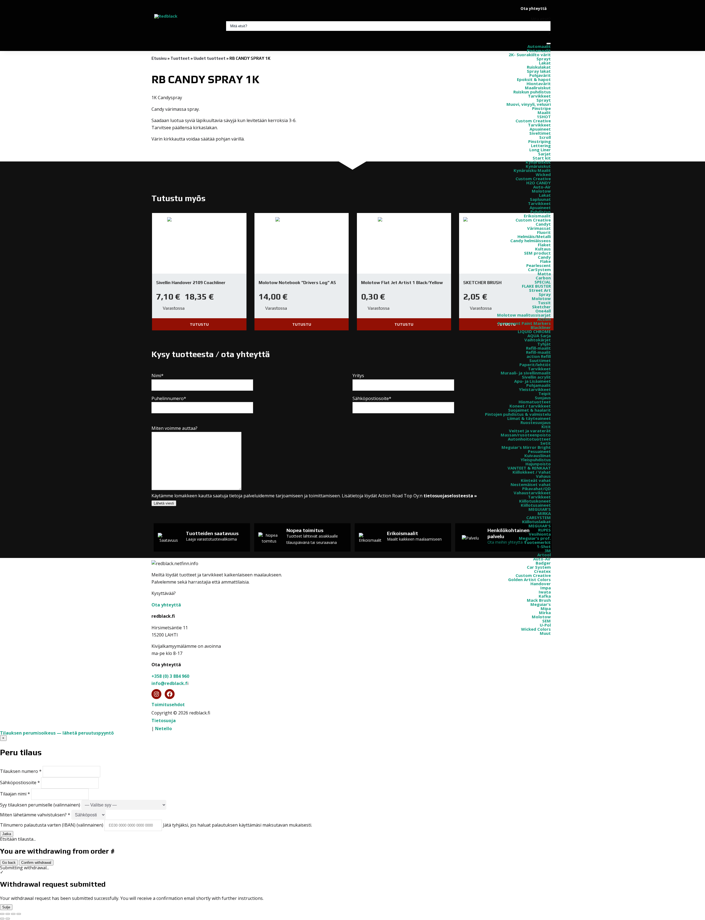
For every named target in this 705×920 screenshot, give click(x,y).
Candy (544, 257)
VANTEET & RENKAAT (529, 468)
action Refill (539, 356)
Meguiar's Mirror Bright (526, 447)
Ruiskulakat (539, 67)
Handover (540, 583)
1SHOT (544, 116)
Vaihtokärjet (537, 339)
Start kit (542, 158)
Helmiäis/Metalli (534, 236)
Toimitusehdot (168, 705)
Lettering (541, 145)
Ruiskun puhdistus (532, 92)
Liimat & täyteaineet (529, 418)
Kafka (545, 596)
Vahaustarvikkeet (532, 492)
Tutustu (199, 324)
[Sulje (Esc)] (19, 914)
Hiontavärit (539, 83)
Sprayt (543, 58)
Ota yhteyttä (533, 8)
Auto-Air (542, 187)
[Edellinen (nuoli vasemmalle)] (2, 918)
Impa (545, 587)
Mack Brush (539, 600)
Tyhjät (544, 344)
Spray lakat (539, 71)
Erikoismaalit (537, 215)
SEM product (537, 253)
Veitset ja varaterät (530, 430)
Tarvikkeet (539, 96)
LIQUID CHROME (534, 331)
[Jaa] (13, 914)
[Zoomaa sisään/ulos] (2, 914)
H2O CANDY (538, 182)
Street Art (540, 290)
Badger (543, 563)
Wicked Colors (536, 629)
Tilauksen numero (21, 771)
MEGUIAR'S (539, 509)
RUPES (544, 530)
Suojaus (543, 397)
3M (547, 550)
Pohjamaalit (538, 385)
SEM (546, 621)
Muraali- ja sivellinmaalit (526, 373)
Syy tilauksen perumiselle (40, 805)
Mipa (546, 608)
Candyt (543, 224)
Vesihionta (540, 534)
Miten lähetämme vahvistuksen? (35, 815)
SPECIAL (543, 282)
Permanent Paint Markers (524, 323)
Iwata (545, 592)
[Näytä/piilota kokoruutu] (8, 914)
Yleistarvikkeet (535, 389)
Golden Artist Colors (529, 579)
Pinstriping (539, 141)
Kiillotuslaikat (536, 521)
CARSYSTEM (538, 517)
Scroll (545, 137)
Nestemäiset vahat (531, 484)
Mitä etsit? (541, 18)
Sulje (6, 907)
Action (544, 319)
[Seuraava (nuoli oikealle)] (8, 918)
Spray (545, 294)
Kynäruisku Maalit (532, 170)
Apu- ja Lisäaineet (532, 381)
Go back (9, 862)
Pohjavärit (540, 75)
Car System (539, 567)
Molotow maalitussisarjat (524, 315)
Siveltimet (540, 133)
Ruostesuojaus (535, 422)
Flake (545, 261)
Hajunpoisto (538, 463)
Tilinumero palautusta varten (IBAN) (51, 825)
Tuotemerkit (537, 542)
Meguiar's (540, 604)
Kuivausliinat (537, 455)
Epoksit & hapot (534, 79)
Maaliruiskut (538, 87)
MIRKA (544, 513)
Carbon (543, 277)
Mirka (545, 612)
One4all (543, 311)
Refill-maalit (538, 348)
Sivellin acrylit (536, 377)
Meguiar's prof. (535, 538)
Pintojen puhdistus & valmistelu (518, 414)
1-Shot (544, 546)
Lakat (545, 63)
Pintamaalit (539, 50)
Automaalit (539, 46)
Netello (163, 728)
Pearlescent (538, 265)
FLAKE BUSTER (536, 286)
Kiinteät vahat (536, 480)
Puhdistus (540, 211)
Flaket (544, 244)
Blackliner (541, 327)
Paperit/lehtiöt (535, 364)
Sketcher (541, 306)
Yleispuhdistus (535, 459)
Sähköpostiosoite (20, 782)
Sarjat (544, 154)
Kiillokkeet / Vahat (532, 472)
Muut (545, 633)
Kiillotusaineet (536, 505)
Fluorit (544, 232)
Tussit (544, 302)
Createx (542, 571)
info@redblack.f (169, 683)
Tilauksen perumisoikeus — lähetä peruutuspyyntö (57, 733)
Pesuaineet (539, 451)
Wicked (543, 174)
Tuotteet (180, 58)
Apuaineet (540, 129)
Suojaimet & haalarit (529, 410)
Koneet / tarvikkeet (530, 406)
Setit (545, 443)
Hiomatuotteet (535, 401)
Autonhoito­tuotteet (529, 439)
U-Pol (545, 625)
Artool (544, 554)
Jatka (6, 834)
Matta (544, 273)
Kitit (546, 426)
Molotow (541, 191)
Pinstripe (541, 108)
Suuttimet (540, 360)
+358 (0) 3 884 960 (170, 676)
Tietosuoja (163, 720)
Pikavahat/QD (536, 488)
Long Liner (540, 149)
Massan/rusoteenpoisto (526, 435)
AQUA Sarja (539, 335)
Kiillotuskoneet (535, 501)
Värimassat (539, 228)
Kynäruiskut (538, 162)
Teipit (544, 393)
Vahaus (543, 476)
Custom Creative (533, 120)
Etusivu (159, 58)
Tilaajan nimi (15, 794)
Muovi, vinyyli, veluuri (528, 104)
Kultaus (543, 249)
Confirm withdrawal (36, 862)
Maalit (544, 112)
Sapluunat (540, 199)
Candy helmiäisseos (530, 240)
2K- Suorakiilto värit (530, 54)
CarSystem (539, 269)
